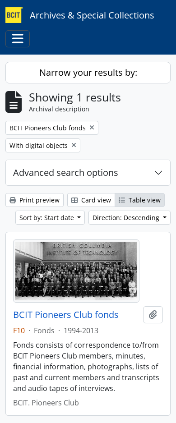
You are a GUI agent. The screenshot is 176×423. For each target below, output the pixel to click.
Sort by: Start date (47, 217)
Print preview (39, 200)
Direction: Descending (127, 217)
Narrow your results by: (88, 72)
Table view (144, 200)
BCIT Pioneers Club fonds (66, 314)
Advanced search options (65, 172)
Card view (95, 200)
